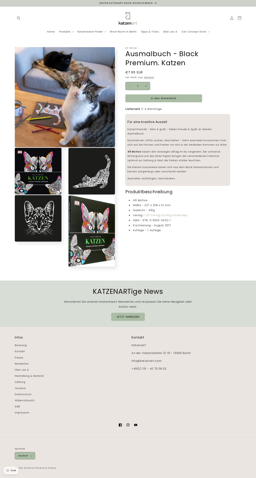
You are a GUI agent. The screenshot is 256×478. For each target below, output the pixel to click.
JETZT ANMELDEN (128, 316)
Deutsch (23, 455)
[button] (18, 18)
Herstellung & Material (29, 376)
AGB (17, 406)
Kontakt (20, 351)
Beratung (21, 345)
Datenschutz (23, 394)
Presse (19, 357)
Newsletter (22, 363)
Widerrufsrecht (24, 400)
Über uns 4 (22, 370)
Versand (149, 77)
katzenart (29, 468)
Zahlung (20, 382)
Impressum (22, 412)
